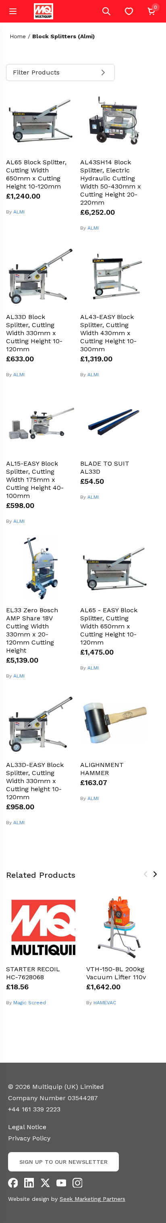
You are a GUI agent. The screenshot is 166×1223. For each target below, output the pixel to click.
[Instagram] (77, 1183)
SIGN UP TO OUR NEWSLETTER (63, 1162)
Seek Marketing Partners (92, 1199)
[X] (45, 1183)
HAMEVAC (104, 1002)
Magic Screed (29, 1002)
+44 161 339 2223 (34, 1109)
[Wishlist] (128, 11)
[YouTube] (61, 1183)
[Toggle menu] (13, 11)
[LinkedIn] (29, 1183)
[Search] (106, 11)
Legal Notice (27, 1127)
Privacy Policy (29, 1138)
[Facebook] (13, 1183)
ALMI (19, 212)
